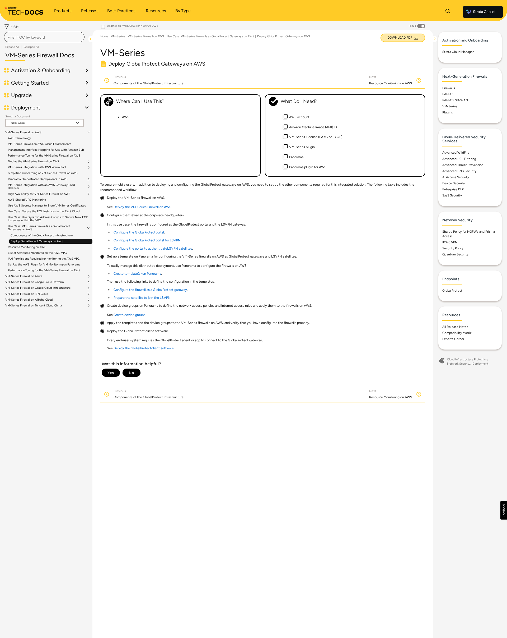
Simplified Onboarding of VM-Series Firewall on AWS (43, 173)
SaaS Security (452, 195)
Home (104, 36)
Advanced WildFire (456, 152)
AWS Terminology (19, 138)
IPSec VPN (449, 242)
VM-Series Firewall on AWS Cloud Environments (39, 144)
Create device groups (129, 315)
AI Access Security (455, 177)
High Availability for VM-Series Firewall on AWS (39, 194)
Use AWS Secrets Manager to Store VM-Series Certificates (47, 205)
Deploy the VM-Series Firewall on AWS (33, 161)
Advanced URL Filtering (459, 159)
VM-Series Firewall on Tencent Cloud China (33, 305)
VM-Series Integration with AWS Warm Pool (37, 167)
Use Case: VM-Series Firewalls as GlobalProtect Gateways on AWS (39, 228)
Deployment (480, 363)
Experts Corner (453, 339)
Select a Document (17, 116)
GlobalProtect (452, 290)
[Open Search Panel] (448, 12)
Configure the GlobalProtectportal (139, 232)
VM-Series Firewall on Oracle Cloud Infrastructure (38, 288)
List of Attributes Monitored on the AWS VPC (37, 253)
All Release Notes (455, 327)
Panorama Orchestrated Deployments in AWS (38, 179)
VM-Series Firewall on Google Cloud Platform (34, 282)
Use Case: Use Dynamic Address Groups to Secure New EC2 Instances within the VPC (48, 218)
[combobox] (44, 37)
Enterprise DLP (453, 189)
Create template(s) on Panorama (137, 274)
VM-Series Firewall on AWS (23, 132)
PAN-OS (448, 94)
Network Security (458, 363)
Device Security (453, 183)
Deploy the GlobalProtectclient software (144, 348)
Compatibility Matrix (457, 333)
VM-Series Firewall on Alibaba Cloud (29, 299)
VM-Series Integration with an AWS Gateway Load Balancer (41, 186)
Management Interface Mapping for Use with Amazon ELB (46, 150)
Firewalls (448, 88)
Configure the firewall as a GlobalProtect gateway (150, 290)
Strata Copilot (484, 12)
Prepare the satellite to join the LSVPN (142, 298)
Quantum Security (455, 254)
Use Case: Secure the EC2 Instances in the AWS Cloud (43, 211)
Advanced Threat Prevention (462, 165)
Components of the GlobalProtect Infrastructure (42, 235)
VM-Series (118, 36)
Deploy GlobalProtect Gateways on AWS (37, 241)
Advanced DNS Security (459, 171)
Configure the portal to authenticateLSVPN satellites (153, 248)
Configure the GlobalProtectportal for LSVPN (147, 240)
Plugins (447, 112)
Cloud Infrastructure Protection (467, 359)
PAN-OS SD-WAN (455, 100)
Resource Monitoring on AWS (27, 247)
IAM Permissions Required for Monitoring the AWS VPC (44, 258)
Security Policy (452, 248)
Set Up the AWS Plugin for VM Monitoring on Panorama (44, 264)
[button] (503, 510)
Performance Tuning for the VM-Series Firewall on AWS (44, 155)
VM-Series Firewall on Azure (23, 276)
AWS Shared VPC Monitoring (27, 199)
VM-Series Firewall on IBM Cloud (26, 294)
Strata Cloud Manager (458, 52)
